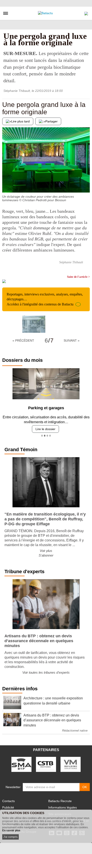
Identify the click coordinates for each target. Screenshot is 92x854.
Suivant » (71, 340)
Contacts (8, 801)
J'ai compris (10, 836)
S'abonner (46, 555)
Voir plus (46, 551)
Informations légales (62, 807)
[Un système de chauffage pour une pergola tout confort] (86, 184)
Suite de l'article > (78, 276)
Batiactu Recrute (60, 801)
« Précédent (23, 340)
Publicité (8, 807)
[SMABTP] (21, 764)
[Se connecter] (86, 12)
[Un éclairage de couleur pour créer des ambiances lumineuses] (5, 184)
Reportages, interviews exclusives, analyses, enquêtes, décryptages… (45, 299)
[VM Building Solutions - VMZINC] (71, 764)
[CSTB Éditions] (46, 764)
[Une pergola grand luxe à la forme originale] (33, 324)
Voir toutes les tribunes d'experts (46, 672)
